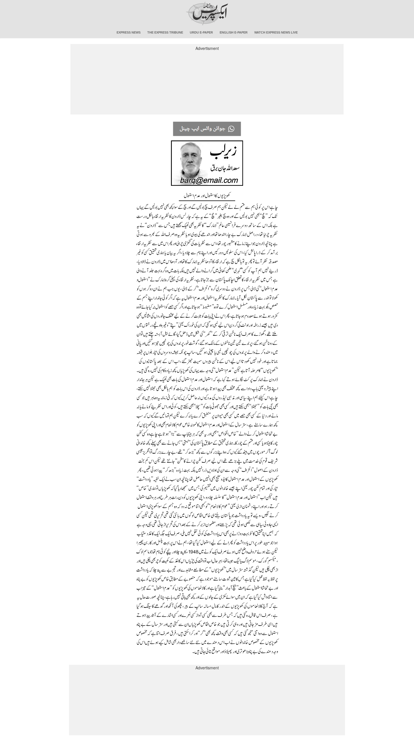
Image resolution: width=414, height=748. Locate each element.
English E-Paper (234, 32)
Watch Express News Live (276, 32)
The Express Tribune (165, 32)
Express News (129, 32)
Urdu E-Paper (201, 32)
